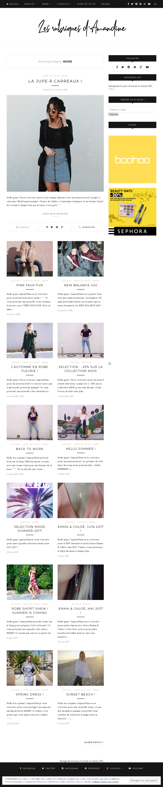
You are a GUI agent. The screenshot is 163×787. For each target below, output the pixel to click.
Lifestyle (63, 4)
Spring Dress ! (30, 694)
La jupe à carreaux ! (55, 81)
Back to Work (30, 449)
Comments (22, 227)
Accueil (16, 281)
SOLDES (105, 4)
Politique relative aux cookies (105, 781)
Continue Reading (55, 214)
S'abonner (113, 114)
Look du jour (51, 76)
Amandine (88, 227)
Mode (45, 4)
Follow (112, 89)
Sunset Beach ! (80, 694)
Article (86, 362)
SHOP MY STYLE (86, 4)
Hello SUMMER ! (81, 449)
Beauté (29, 4)
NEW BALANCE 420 (80, 285)
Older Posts (93, 742)
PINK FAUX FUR (29, 285)
